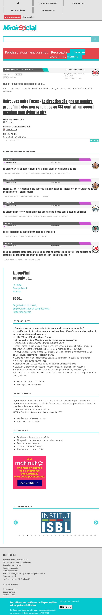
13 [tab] (67, 535)
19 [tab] (91, 535)
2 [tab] (23, 535)
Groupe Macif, (20, 288)
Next (96, 523)
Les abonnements (10, 589)
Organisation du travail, (25, 305)
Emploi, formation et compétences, (31, 308)
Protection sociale (32, 173)
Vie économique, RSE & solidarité (33, 236)
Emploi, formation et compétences (18, 216)
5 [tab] (35, 535)
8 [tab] (47, 535)
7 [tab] (43, 535)
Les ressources (9, 595)
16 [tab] (79, 535)
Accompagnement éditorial (29, 446)
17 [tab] (83, 535)
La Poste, (17, 284)
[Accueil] (19, 28)
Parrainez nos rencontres (28, 443)
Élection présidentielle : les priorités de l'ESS (41, 412)
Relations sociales (12, 140)
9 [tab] (51, 535)
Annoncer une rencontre (28, 421)
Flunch (19, 74)
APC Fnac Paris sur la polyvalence (30, 360)
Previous (15, 523)
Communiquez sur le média (30, 449)
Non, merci (65, 607)
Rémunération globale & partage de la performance (24, 573)
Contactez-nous (48, 10)
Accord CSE (11, 129)
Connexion (28, 17)
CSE (5, 77)
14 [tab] (71, 535)
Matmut (17, 291)
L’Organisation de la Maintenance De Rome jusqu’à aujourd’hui (46, 340)
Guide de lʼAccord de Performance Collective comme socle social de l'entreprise (52, 357)
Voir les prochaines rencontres (31, 418)
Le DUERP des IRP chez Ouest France (33, 337)
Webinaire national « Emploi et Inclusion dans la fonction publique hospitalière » (58, 400)
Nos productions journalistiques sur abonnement (39, 440)
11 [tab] (59, 535)
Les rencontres (9, 592)
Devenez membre (76, 54)
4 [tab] (31, 535)
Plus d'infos (44, 612)
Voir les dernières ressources (30, 381)
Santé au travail (9, 576)
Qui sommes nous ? (48, 3)
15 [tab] (75, 535)
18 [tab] (87, 535)
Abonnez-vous (12, 17)
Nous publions (18, 10)
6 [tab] (39, 535)
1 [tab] (19, 535)
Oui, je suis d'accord (69, 601)
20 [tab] (95, 535)
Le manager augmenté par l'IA (35, 409)
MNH (51, 173)
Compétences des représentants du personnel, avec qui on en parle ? (49, 328)
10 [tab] (55, 535)
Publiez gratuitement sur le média (33, 437)
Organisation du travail (14, 173)
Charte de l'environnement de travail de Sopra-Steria (39, 343)
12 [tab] (63, 535)
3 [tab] (27, 535)
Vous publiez (78, 3)
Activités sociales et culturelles (15, 559)
